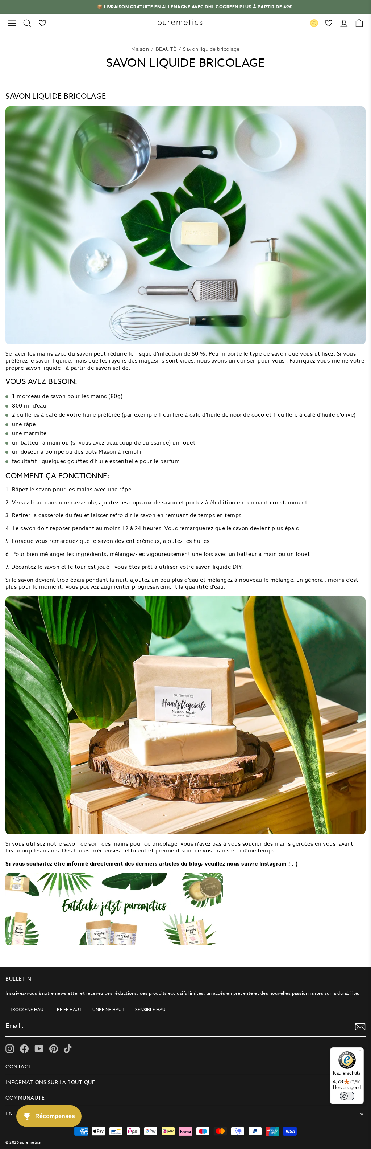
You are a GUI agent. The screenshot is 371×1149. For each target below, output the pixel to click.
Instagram (273, 863)
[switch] (347, 1096)
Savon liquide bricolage (211, 49)
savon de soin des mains (96, 843)
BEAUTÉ (166, 49)
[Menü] (359, 1051)
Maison (140, 49)
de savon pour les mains (74, 396)
